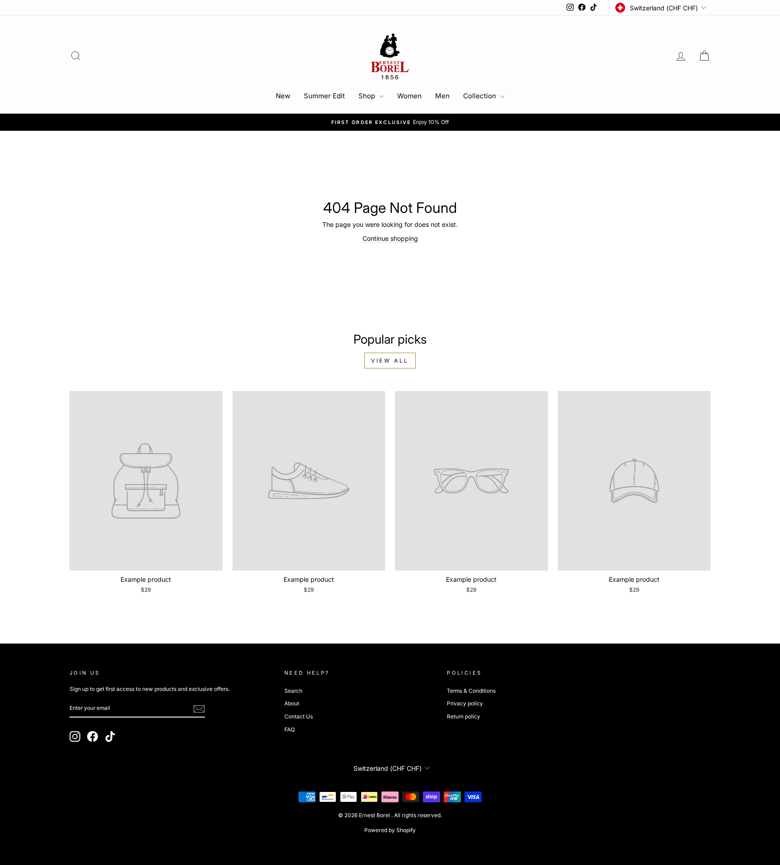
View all (390, 360)
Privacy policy (465, 703)
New (283, 96)
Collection (480, 96)
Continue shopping (390, 238)
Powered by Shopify (390, 830)
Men (442, 96)
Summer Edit (324, 96)
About (291, 703)
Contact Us (298, 716)
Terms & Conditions (471, 690)
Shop (367, 96)
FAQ (289, 729)
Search (293, 690)
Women (409, 96)
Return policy (463, 716)
